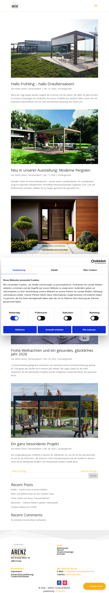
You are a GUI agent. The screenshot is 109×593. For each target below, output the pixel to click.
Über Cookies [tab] (90, 270)
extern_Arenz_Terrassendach (28, 88)
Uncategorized (65, 88)
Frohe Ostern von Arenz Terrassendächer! (30, 498)
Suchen (93, 475)
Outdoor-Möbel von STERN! (24, 507)
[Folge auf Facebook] (59, 583)
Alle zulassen (89, 329)
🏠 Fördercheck (94, 586)
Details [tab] (54, 270)
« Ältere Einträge (18, 471)
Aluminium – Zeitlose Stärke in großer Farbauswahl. (34, 502)
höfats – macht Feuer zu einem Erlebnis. (29, 489)
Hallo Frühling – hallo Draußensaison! (42, 83)
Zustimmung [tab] (19, 270)
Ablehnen (20, 329)
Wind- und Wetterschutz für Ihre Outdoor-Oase (32, 493)
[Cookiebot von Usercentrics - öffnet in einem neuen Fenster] (93, 262)
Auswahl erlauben (54, 329)
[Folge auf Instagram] (65, 583)
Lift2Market (60, 591)
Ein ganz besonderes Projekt (35, 443)
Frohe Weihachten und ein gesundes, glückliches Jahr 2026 (52, 352)
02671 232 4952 (73, 574)
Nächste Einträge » (89, 471)
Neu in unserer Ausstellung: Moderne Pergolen (50, 170)
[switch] (41, 318)
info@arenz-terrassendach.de (79, 571)
